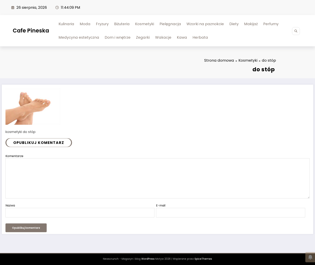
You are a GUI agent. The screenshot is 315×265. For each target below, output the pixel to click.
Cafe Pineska (31, 30)
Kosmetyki (144, 23)
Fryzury (102, 23)
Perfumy (271, 23)
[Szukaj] (296, 31)
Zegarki (143, 37)
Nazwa (10, 205)
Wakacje (163, 37)
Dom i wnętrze (118, 37)
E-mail (160, 205)
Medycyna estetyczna (79, 37)
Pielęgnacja (170, 23)
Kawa (182, 37)
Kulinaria (66, 23)
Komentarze (14, 156)
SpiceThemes (203, 259)
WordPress (148, 259)
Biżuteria (122, 23)
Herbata (200, 37)
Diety (234, 23)
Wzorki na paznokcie (205, 23)
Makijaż (251, 23)
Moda (85, 23)
